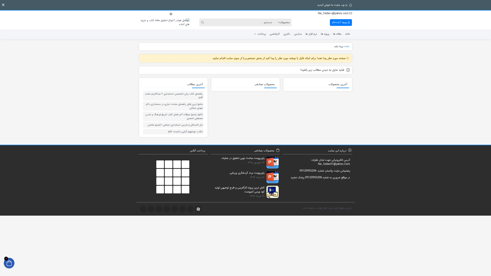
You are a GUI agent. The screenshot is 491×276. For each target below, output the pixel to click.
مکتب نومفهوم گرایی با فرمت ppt (185, 132)
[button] (3, 5)
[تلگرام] (149, 13)
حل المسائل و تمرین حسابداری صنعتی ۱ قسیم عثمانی (175, 125)
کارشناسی (275, 34)
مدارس (298, 34)
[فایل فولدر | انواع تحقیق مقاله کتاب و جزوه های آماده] (164, 22)
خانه (347, 34)
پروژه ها (325, 34)
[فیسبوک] (141, 13)
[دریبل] (166, 13)
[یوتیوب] (158, 13)
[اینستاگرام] (154, 13)
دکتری (286, 34)
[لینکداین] (162, 13)
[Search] (203, 22)
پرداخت (261, 34)
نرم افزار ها (311, 34)
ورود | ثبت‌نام (340, 22)
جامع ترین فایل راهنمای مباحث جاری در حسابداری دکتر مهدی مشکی (174, 106)
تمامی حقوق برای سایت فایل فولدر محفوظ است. (327, 208)
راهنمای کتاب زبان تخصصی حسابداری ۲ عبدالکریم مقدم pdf (174, 95)
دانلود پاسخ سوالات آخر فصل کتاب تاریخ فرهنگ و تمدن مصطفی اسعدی (174, 116)
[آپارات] (170, 13)
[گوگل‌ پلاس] (145, 13)
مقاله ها (337, 34)
